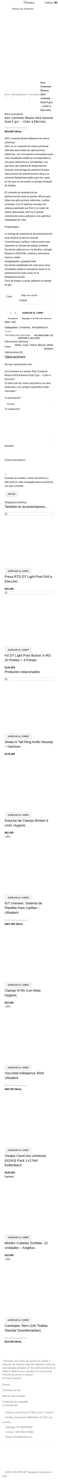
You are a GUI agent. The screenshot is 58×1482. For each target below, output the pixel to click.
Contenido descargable (15, 1401)
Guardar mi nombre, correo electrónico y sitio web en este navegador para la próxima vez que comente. (29, 482)
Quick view (17, 564)
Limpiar (23, 300)
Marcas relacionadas (13, 1396)
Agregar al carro (32, 313)
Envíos (6, 1384)
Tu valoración (13, 409)
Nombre (10, 446)
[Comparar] (8, 564)
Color (9, 296)
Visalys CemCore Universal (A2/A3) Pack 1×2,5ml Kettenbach (25, 1160)
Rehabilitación (19, 94)
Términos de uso (11, 1390)
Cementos (34, 94)
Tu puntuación (13, 398)
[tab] (18, 335)
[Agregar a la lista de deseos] (25, 564)
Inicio (8, 94)
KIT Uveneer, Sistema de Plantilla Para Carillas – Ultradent (23, 908)
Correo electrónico (15, 460)
